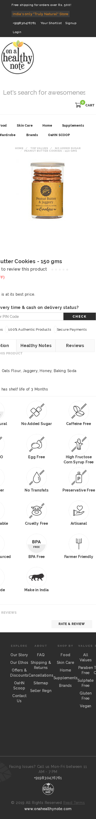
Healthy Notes (35, 345)
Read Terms (74, 803)
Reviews (75, 345)
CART (90, 105)
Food (65, 655)
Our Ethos (19, 662)
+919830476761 (24, 23)
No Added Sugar (68, 148)
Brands (32, 135)
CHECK (80, 316)
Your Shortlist (51, 23)
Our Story (19, 655)
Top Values (39, 148)
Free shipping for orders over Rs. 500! (41, 5)
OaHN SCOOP (59, 135)
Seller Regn (41, 691)
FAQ (41, 655)
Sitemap (41, 683)
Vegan (85, 706)
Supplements (66, 678)
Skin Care (65, 662)
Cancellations (40, 675)
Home (19, 148)
